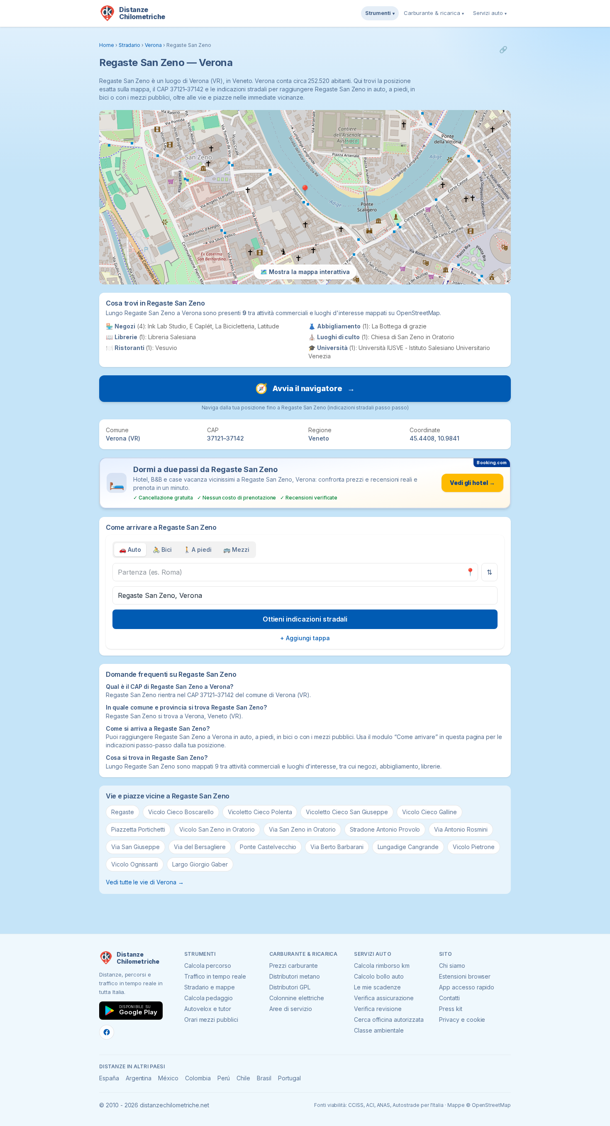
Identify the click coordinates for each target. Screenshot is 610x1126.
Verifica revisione (377, 1008)
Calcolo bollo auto (378, 976)
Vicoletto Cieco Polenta (260, 811)
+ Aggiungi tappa (305, 637)
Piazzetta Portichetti (138, 829)
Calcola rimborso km (381, 965)
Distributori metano (294, 976)
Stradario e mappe (209, 987)
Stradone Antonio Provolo (385, 829)
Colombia (198, 1078)
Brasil (264, 1078)
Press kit (450, 1008)
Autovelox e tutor (207, 1008)
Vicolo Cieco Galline (429, 811)
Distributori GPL (289, 987)
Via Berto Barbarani (336, 846)
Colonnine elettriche (296, 997)
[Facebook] (106, 1032)
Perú (223, 1078)
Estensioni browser (464, 976)
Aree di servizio (290, 1008)
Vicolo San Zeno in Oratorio (217, 829)
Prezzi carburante (293, 965)
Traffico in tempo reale (215, 976)
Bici (162, 549)
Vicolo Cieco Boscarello (181, 811)
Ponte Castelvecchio (268, 846)
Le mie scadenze (377, 987)
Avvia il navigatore (305, 388)
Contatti (449, 997)
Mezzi (236, 549)
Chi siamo (452, 965)
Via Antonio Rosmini (460, 829)
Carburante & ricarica (434, 13)
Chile (243, 1078)
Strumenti (380, 13)
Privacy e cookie (462, 1019)
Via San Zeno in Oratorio (302, 829)
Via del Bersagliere (200, 846)
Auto (130, 549)
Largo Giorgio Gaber (200, 864)
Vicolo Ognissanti (134, 864)
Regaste (122, 811)
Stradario (130, 45)
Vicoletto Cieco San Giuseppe (347, 811)
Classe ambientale (378, 1030)
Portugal (289, 1078)
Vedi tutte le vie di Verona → (145, 882)
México (168, 1078)
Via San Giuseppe (135, 846)
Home (106, 45)
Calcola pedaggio (208, 997)
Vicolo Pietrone (474, 846)
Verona (153, 45)
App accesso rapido (466, 987)
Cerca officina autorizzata (389, 1019)
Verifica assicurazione (384, 997)
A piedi (197, 549)
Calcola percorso (207, 965)
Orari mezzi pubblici (211, 1019)
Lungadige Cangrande (408, 846)
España (109, 1078)
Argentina (139, 1078)
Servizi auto (490, 13)
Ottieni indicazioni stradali (305, 619)
